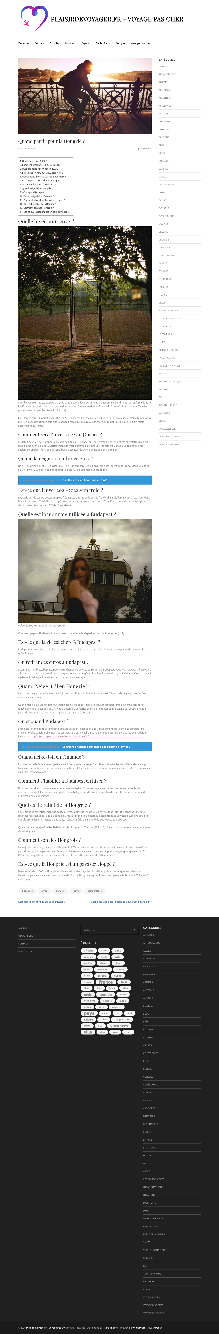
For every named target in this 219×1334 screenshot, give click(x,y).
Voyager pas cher (141, 43)
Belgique (164, 137)
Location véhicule (169, 318)
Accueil (22, 928)
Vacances (23, 43)
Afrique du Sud (167, 74)
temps (87, 1026)
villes (102, 1032)
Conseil (163, 200)
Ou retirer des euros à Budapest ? (39, 184)
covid (87, 969)
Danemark (146, 148)
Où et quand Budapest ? (34, 192)
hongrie (60, 891)
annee (104, 950)
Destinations (166, 255)
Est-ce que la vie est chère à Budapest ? (42, 180)
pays (76, 891)
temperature (95, 891)
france (106, 982)
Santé (162, 373)
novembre (89, 1000)
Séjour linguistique (170, 381)
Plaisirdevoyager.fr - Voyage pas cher (46, 1327)
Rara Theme (111, 1327)
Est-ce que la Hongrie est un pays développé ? (46, 212)
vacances (119, 1025)
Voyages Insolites (169, 444)
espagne (120, 969)
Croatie (163, 232)
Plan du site (25, 951)
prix (117, 1013)
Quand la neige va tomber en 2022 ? (40, 169)
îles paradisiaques (169, 310)
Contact (23, 943)
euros (118, 975)
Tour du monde (168, 405)
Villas (162, 421)
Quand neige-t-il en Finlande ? (38, 196)
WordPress (139, 1327)
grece (124, 981)
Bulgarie (164, 161)
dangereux (103, 969)
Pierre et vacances (170, 365)
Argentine (164, 98)
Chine (162, 192)
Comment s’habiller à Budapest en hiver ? (44, 200)
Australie (164, 121)
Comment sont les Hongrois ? (38, 208)
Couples (163, 224)
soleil (104, 1019)
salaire (88, 1019)
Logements (165, 334)
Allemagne (165, 90)
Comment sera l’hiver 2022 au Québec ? (42, 165)
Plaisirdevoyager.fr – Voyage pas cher (117, 19)
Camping (163, 169)
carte (117, 957)
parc (123, 1000)
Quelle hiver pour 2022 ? (34, 161)
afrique (88, 950)
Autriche (164, 129)
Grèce (162, 302)
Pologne (120, 43)
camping (88, 957)
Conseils (39, 43)
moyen (123, 994)
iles (99, 988)
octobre (107, 1000)
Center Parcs (103, 43)
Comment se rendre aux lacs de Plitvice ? (41, 901)
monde (106, 994)
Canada (163, 176)
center (88, 963)
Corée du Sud (166, 216)
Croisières (165, 239)
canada (104, 957)
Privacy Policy (26, 936)
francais (87, 982)
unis (100, 1026)
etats (87, 975)
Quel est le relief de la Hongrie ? (39, 204)
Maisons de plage (169, 350)
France (163, 295)
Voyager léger (167, 428)
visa (115, 1032)
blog (161, 145)
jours (112, 988)
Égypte (163, 263)
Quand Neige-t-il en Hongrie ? (37, 188)
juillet (125, 988)
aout (118, 950)
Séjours (86, 43)
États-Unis (165, 279)
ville (88, 1032)
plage (105, 1013)
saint (129, 1013)
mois (88, 994)
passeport (116, 1007)
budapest (27, 891)
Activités (55, 43)
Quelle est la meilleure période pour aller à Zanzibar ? (121, 901)
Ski (160, 397)
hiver (44, 891)
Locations (71, 43)
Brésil (162, 153)
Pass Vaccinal (167, 358)
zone (128, 1032)
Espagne (163, 271)
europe (102, 975)
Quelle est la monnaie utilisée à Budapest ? (44, 176)
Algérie (163, 82)
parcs (87, 1007)
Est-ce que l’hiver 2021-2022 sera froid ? (42, 173)
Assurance (165, 105)
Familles (163, 287)
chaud (103, 963)
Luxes (162, 342)
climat (118, 963)
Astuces (163, 113)
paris (101, 1007)
